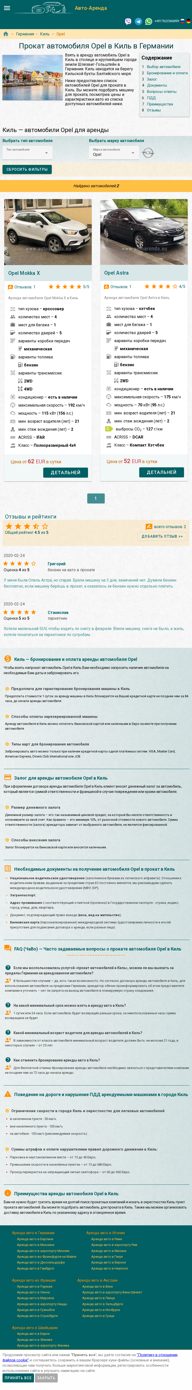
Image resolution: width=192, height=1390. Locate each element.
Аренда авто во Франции (34, 1280)
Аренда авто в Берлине (35, 1239)
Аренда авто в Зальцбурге (102, 1304)
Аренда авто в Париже (34, 1286)
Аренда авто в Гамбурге (35, 1268)
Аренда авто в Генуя (107, 1256)
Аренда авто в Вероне (108, 1262)
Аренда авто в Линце (98, 1298)
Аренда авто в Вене (97, 1286)
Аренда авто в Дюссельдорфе (41, 1262)
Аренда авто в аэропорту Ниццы (42, 1304)
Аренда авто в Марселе (35, 1298)
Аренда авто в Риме (106, 1239)
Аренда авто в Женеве (34, 1340)
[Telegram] (138, 21)
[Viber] (128, 21)
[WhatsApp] (149, 21)
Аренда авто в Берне (33, 1334)
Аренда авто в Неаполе (109, 1268)
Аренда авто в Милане (108, 1251)
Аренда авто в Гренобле (36, 1310)
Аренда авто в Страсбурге (37, 1316)
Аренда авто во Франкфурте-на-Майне (46, 1256)
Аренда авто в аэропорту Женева (43, 1345)
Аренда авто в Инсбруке (101, 1310)
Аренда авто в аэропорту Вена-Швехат (112, 1292)
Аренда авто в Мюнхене (35, 1245)
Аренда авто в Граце (98, 1316)
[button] (27, 153)
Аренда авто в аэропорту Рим (114, 1245)
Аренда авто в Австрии (97, 1280)
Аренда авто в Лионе (33, 1292)
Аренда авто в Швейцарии (35, 1327)
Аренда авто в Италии (105, 1233)
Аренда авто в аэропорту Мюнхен (43, 1251)
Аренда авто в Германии (33, 1233)
